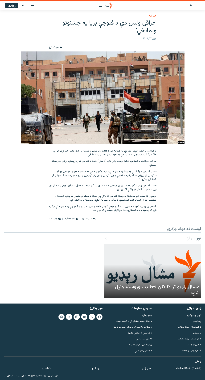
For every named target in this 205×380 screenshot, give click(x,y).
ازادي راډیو (146, 368)
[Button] (55, 48)
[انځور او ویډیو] (32, 5)
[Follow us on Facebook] (99, 317)
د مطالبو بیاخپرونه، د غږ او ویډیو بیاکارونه (132, 327)
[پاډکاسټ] (61, 317)
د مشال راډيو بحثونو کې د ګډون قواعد (134, 321)
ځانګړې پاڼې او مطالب (191, 350)
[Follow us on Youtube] (84, 317)
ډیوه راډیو (96, 368)
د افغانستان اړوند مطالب (189, 327)
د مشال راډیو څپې (143, 350)
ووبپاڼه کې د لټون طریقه (140, 345)
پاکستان (197, 333)
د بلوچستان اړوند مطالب (189, 339)
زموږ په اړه (147, 315)
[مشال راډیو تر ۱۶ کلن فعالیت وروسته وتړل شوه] (152, 271)
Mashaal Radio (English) (188, 368)
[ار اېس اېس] (69, 317)
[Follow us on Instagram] (77, 317)
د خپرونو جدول (194, 345)
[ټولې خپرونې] (23, 5)
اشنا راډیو (46, 368)
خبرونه (152, 16)
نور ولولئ (193, 238)
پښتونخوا (197, 321)
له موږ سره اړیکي (144, 339)
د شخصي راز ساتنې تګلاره (140, 333)
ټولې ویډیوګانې (194, 315)
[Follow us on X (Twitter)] (92, 317)
